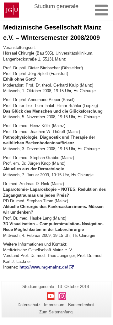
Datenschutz (29, 304)
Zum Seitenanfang (56, 312)
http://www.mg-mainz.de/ (43, 267)
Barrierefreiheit (81, 304)
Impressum (54, 304)
